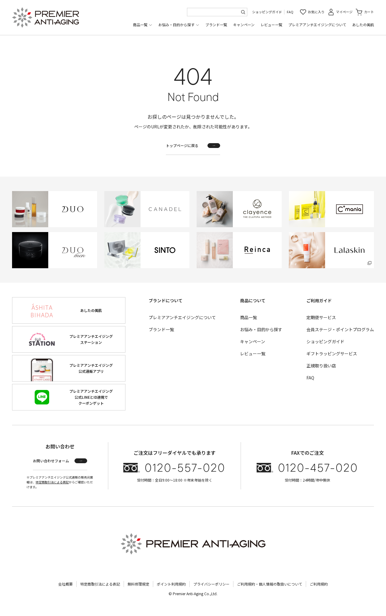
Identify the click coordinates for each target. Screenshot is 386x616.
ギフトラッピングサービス (331, 353)
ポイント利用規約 (171, 583)
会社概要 (65, 583)
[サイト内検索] (243, 12)
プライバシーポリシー (211, 583)
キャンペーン (244, 24)
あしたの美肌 (363, 24)
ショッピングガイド (267, 11)
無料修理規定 (138, 583)
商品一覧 (140, 24)
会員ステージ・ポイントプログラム (340, 329)
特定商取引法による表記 (52, 482)
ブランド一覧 (216, 24)
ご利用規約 (319, 583)
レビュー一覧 (271, 24)
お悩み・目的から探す (176, 24)
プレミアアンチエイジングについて (317, 24)
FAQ (290, 11)
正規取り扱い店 (321, 366)
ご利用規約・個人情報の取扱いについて (269, 583)
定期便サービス (321, 317)
